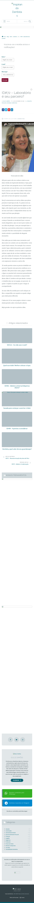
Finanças (8, 836)
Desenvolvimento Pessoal (12, 834)
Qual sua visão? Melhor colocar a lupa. (17, 365)
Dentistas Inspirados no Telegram (19, 803)
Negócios (8, 840)
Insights (29, 101)
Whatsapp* (5, 71)
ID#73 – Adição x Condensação (20, 463)
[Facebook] (10, 739)
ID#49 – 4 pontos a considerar (17, 428)
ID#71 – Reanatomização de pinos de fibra (17, 457)
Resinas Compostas (12, 103)
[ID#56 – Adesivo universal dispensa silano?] (17, 370)
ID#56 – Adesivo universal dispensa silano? (17, 387)
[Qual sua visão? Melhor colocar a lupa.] (17, 349)
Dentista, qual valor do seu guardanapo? (17, 449)
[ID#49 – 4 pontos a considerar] (17, 412)
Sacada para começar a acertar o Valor (17, 408)
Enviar (5, 80)
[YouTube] (16, 739)
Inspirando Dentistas (9, 893)
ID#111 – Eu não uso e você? (17, 345)
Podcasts (4, 103)
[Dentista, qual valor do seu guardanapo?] (17, 433)
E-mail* (3, 64)
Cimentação (9, 831)
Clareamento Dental (11, 832)
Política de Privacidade (14, 897)
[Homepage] (17, 10)
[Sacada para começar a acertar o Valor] (17, 392)
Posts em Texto (9, 844)
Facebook (16, 780)
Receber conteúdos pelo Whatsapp (16, 793)
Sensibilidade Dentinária (12, 849)
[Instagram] (22, 739)
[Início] (17, 889)
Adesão (8, 829)
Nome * (4, 57)
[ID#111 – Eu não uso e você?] (17, 329)
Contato (22, 897)
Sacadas (8, 847)
